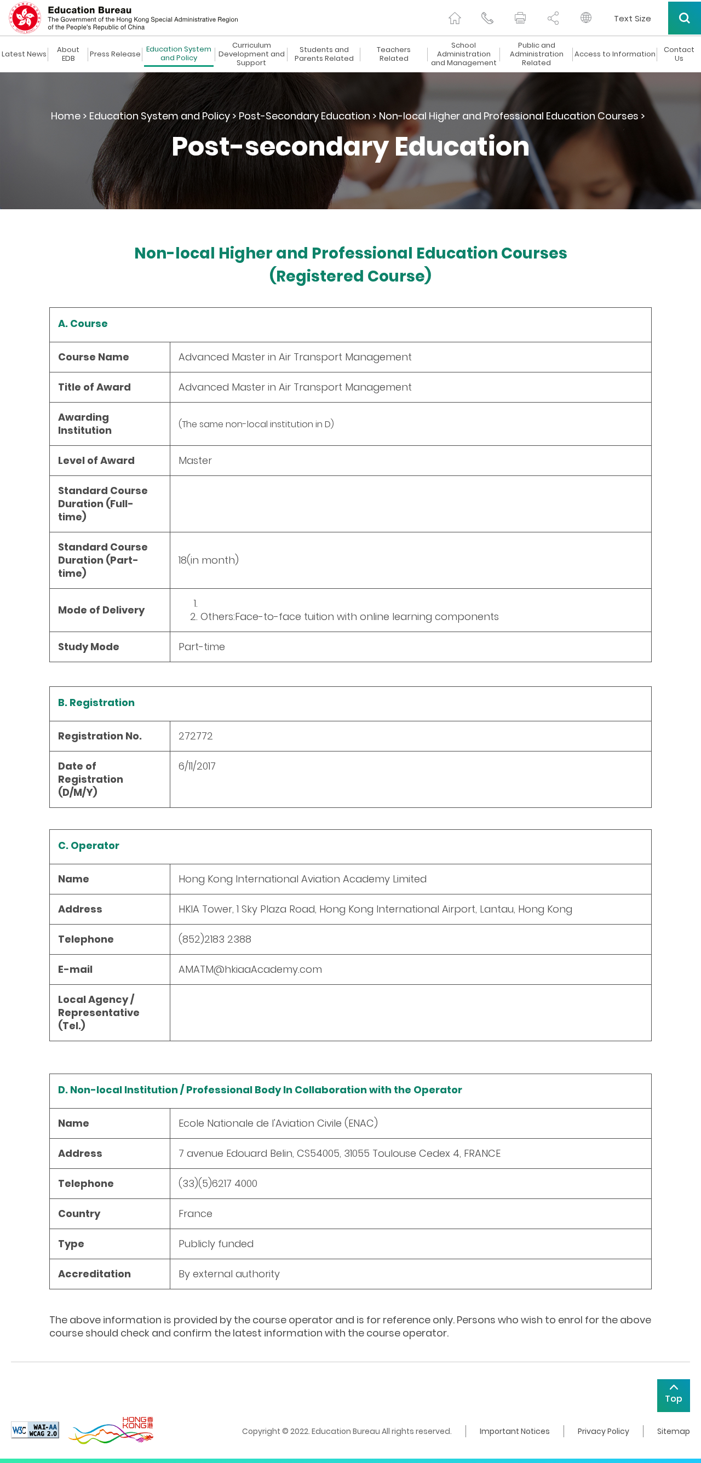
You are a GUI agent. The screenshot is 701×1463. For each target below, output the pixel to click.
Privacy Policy (603, 1431)
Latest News (24, 54)
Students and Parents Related (324, 54)
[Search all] (684, 18)
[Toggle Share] (553, 18)
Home (66, 116)
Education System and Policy (178, 54)
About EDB (68, 54)
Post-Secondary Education (304, 116)
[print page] (520, 18)
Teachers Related (394, 54)
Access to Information (615, 54)
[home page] (454, 18)
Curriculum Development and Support (252, 54)
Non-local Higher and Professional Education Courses (509, 116)
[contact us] (487, 18)
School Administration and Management (464, 54)
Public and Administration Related (537, 54)
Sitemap (673, 1431)
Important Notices (515, 1431)
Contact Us (679, 54)
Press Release (115, 54)
